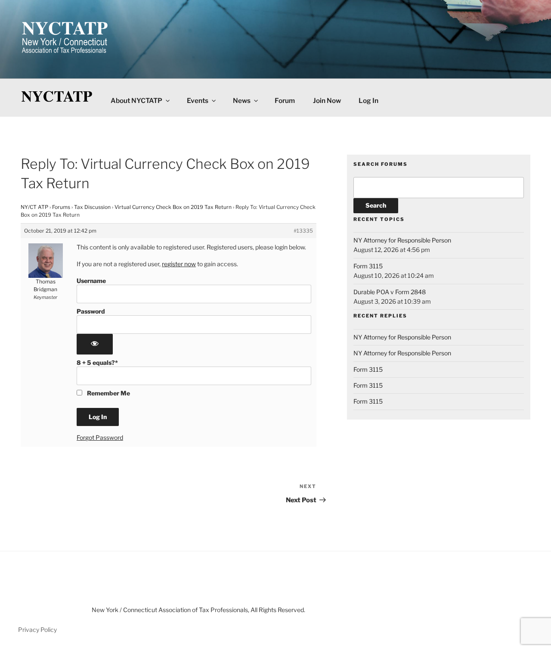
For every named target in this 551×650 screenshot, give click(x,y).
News (242, 100)
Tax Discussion (92, 207)
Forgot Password (100, 437)
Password (91, 311)
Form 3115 (368, 266)
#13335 (303, 230)
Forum (285, 100)
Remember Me (108, 393)
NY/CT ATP (34, 207)
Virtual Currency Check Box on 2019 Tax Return (173, 207)
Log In (368, 100)
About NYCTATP (136, 100)
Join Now (327, 100)
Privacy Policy (37, 629)
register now (179, 263)
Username (91, 280)
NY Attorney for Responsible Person (402, 240)
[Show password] (95, 344)
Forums (61, 207)
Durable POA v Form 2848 (389, 291)
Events (197, 100)
